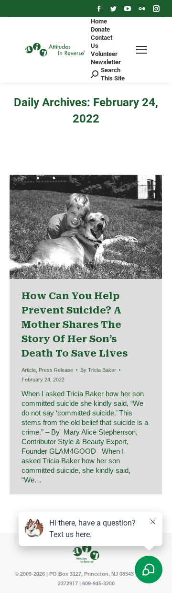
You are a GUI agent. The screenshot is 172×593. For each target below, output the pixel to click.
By (98, 370)
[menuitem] (99, 21)
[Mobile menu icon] (141, 49)
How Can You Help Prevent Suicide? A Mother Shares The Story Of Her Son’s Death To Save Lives (75, 324)
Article (29, 370)
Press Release (56, 370)
